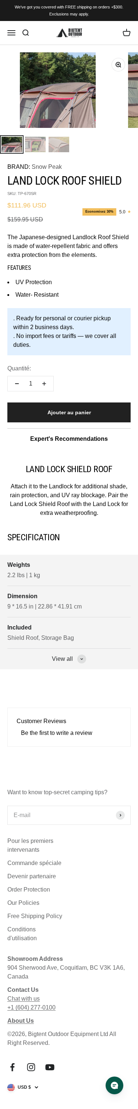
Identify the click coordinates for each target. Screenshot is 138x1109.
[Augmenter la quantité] (44, 383)
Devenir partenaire (31, 876)
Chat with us (23, 998)
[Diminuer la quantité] (17, 383)
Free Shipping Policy (34, 916)
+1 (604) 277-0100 (31, 1007)
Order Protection (28, 889)
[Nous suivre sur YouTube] (50, 1067)
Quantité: (19, 368)
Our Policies (23, 903)
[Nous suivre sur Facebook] (12, 1067)
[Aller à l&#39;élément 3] (59, 144)
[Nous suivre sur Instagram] (31, 1067)
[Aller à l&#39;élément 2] (35, 144)
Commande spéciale (34, 863)
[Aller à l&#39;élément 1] (11, 144)
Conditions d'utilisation (22, 933)
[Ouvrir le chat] (114, 1085)
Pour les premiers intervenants (30, 845)
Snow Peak (47, 167)
